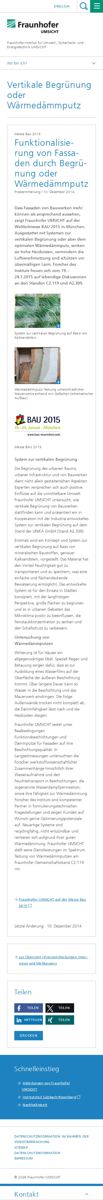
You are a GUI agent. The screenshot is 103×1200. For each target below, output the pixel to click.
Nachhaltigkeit (35, 1105)
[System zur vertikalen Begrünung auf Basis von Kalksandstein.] (33, 311)
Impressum (23, 1158)
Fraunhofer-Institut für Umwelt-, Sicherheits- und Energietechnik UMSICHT (45, 45)
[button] (28, 1008)
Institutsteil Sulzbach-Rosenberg (49, 1097)
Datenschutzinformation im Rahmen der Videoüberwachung (51, 1139)
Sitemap (21, 1148)
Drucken (28, 1035)
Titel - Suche (83, 6)
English (62, 6)
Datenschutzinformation (37, 1153)
